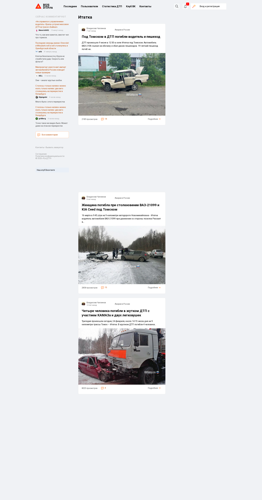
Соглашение (41, 154)
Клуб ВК (130, 6)
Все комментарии (50, 135)
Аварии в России (122, 30)
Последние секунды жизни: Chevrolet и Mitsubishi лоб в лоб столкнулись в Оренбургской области (52, 45)
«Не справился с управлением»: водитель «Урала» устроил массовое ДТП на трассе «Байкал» (52, 24)
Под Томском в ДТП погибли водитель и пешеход (121, 37)
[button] (185, 6)
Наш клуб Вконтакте (46, 170)
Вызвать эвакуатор (54, 147)
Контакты (145, 6)
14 (106, 119)
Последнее (70, 6)
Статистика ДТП (112, 6)
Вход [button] (210, 6)
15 (106, 287)
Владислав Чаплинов (96, 28)
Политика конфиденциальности (49, 156)
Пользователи (89, 6)
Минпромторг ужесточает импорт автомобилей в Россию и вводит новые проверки (50, 70)
